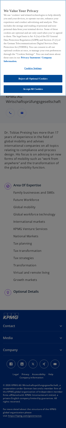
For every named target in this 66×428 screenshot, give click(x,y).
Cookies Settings (33, 68)
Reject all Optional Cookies (33, 78)
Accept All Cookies (33, 89)
